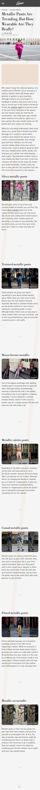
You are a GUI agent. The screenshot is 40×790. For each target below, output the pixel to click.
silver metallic (13, 210)
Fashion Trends (15, 10)
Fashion (4, 10)
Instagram (34, 199)
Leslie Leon (8, 33)
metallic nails (16, 107)
